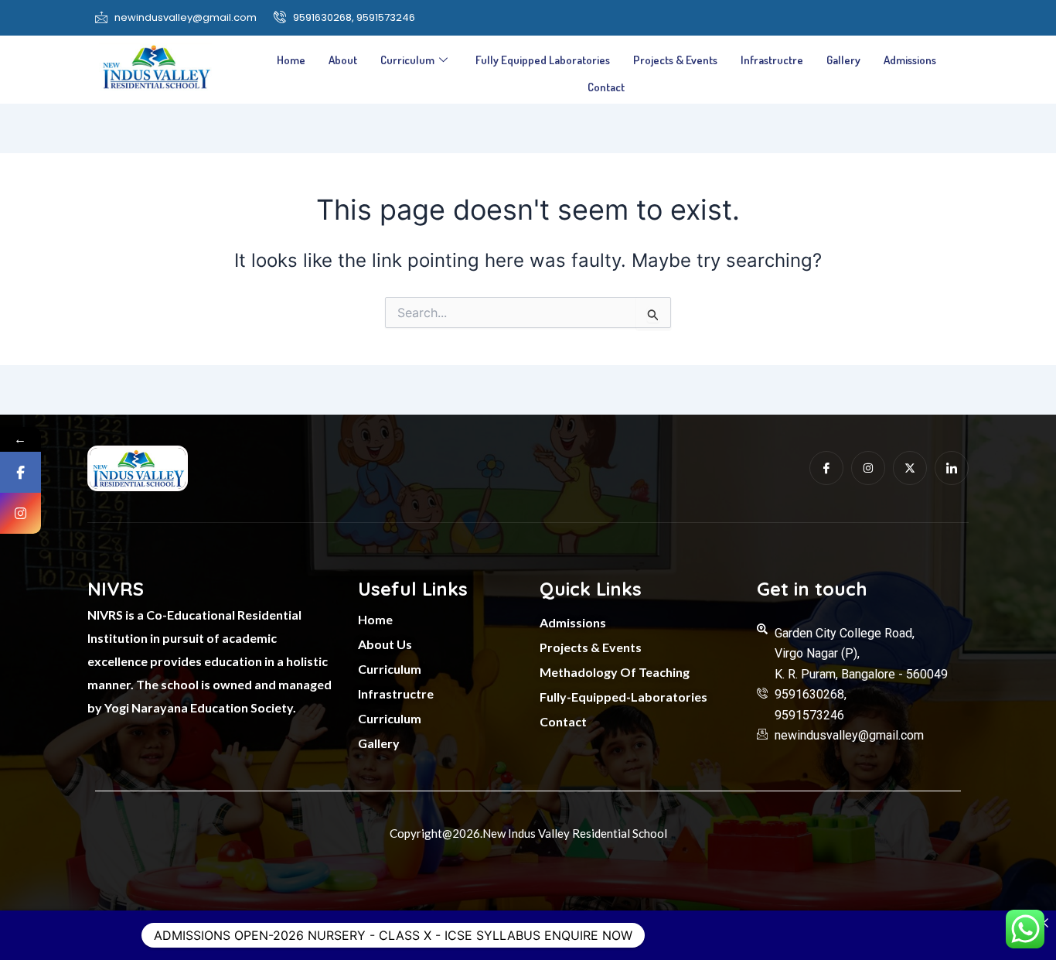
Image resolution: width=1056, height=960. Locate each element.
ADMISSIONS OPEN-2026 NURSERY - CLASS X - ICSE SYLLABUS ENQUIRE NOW (393, 935)
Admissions (910, 60)
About (343, 60)
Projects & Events (675, 60)
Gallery (843, 60)
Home (291, 60)
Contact (606, 87)
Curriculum (407, 60)
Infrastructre (772, 60)
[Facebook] (20, 472)
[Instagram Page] (20, 513)
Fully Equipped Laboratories (542, 60)
